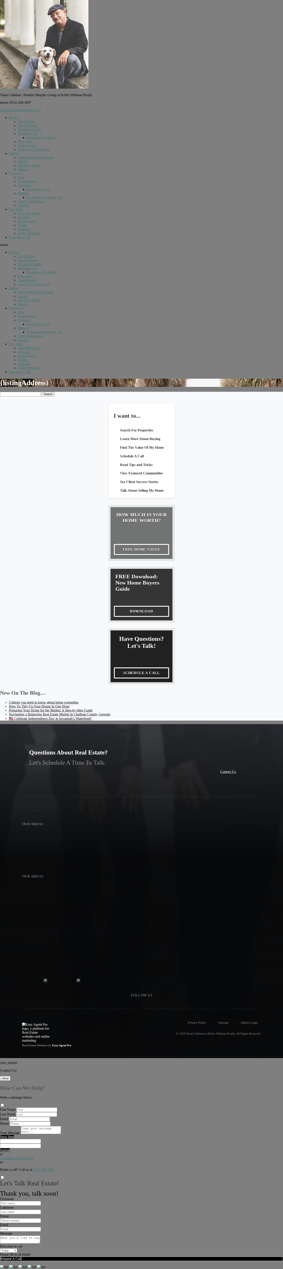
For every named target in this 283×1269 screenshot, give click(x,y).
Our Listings (26, 121)
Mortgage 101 (27, 133)
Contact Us (228, 772)
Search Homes (28, 125)
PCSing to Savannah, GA (45, 197)
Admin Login (249, 1022)
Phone (4, 1123)
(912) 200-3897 (44, 1170)
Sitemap (223, 1022)
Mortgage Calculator (41, 137)
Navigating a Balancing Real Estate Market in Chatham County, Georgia (59, 714)
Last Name (7, 1114)
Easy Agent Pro (62, 1045)
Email (4, 1119)
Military (23, 193)
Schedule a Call (20, 237)
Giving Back (27, 221)
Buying (14, 117)
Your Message (10, 1133)
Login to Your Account (34, 149)
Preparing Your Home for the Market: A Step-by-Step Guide (51, 710)
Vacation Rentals (29, 129)
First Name (7, 1109)
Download (141, 611)
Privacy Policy (197, 1022)
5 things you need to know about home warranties (43, 702)
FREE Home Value (141, 549)
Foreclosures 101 (38, 189)
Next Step (7, 1137)
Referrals (24, 229)
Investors (24, 185)
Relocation (25, 141)
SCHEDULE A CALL (141, 673)
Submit (5, 1150)
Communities (27, 181)
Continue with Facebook (17, 1158)
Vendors (23, 205)
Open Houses (27, 145)
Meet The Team (29, 213)
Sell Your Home (29, 165)
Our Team (16, 209)
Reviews (24, 217)
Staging (23, 169)
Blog (21, 177)
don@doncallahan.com (20, 110)
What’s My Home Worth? (36, 157)
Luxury (23, 161)
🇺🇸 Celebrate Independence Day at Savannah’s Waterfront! (50, 718)
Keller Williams (28, 233)
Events (22, 225)
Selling (14, 153)
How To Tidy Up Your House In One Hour (39, 706)
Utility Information (31, 201)
